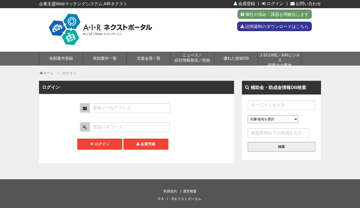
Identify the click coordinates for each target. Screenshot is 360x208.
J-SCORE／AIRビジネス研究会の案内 (280, 59)
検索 (281, 147)
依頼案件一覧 (105, 58)
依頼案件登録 (61, 58)
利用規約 (170, 191)
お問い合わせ (308, 3)
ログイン (275, 3)
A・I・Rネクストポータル (181, 199)
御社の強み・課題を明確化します (276, 14)
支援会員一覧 (148, 58)
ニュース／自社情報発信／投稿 (192, 57)
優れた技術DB (236, 58)
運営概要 (190, 191)
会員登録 (246, 3)
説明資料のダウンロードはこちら (276, 26)
